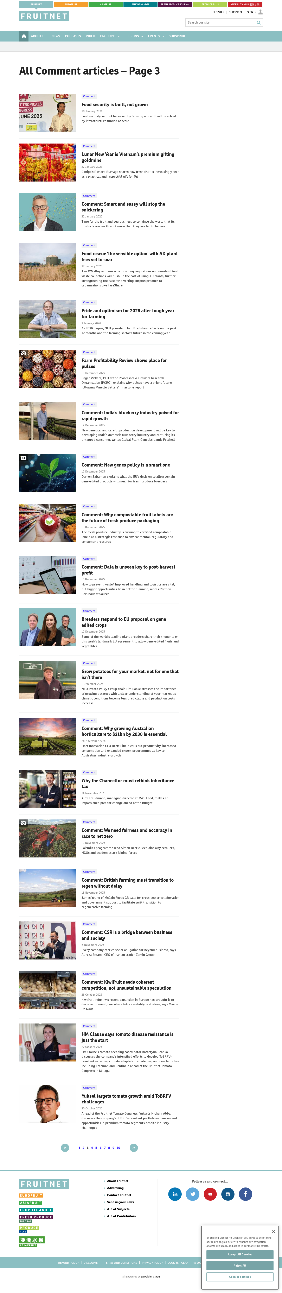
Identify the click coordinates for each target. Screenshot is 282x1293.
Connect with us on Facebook (245, 1194)
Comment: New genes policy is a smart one (126, 465)
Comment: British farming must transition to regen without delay (128, 883)
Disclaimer (92, 1263)
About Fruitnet (117, 1181)
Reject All (240, 1265)
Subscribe (236, 12)
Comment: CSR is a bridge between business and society (127, 935)
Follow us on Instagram (228, 1194)
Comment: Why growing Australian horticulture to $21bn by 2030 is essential (124, 731)
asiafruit (105, 4)
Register (218, 12)
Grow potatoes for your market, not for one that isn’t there (130, 674)
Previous (65, 1148)
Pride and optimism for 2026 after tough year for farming (128, 314)
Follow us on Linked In (175, 1194)
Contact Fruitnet (119, 1195)
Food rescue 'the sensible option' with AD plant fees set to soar (130, 257)
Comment (89, 96)
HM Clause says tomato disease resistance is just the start (128, 1037)
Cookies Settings (240, 1277)
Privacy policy (152, 1263)
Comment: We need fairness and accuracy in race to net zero (127, 833)
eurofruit (71, 4)
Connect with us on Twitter (192, 1194)
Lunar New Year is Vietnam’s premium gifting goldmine (128, 157)
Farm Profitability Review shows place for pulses (124, 363)
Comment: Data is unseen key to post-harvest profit (128, 570)
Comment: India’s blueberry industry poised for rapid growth (130, 416)
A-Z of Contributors (121, 1216)
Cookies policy (178, 1263)
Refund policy (68, 1263)
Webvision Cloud (150, 1276)
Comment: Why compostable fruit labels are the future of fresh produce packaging (127, 518)
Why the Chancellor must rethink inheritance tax (128, 784)
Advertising (115, 1188)
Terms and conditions (120, 1263)
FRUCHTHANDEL (140, 4)
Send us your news (120, 1202)
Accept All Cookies (240, 1254)
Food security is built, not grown (115, 104)
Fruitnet (36, 4)
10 (118, 1148)
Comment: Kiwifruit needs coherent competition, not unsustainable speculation (127, 985)
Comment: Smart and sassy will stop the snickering (123, 207)
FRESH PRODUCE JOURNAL (175, 4)
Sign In (251, 12)
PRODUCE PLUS (210, 4)
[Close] (273, 1231)
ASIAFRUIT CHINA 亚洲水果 (244, 4)
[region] (240, 1257)
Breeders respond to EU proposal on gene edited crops (124, 622)
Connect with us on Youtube (210, 1194)
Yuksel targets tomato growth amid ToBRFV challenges (126, 1099)
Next (134, 1148)
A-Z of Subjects (118, 1209)
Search (258, 22)
